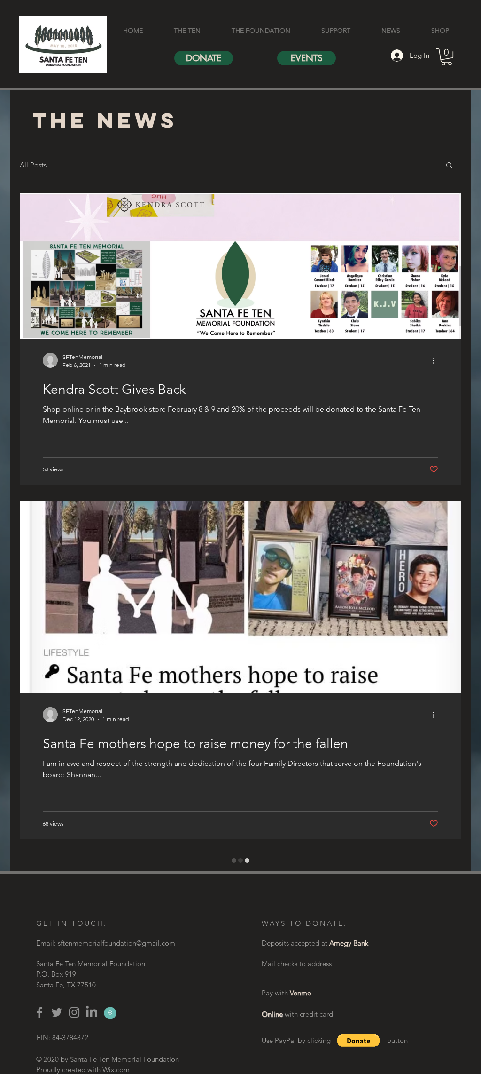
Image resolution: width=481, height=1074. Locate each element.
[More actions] (436, 360)
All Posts (33, 164)
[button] (446, 56)
